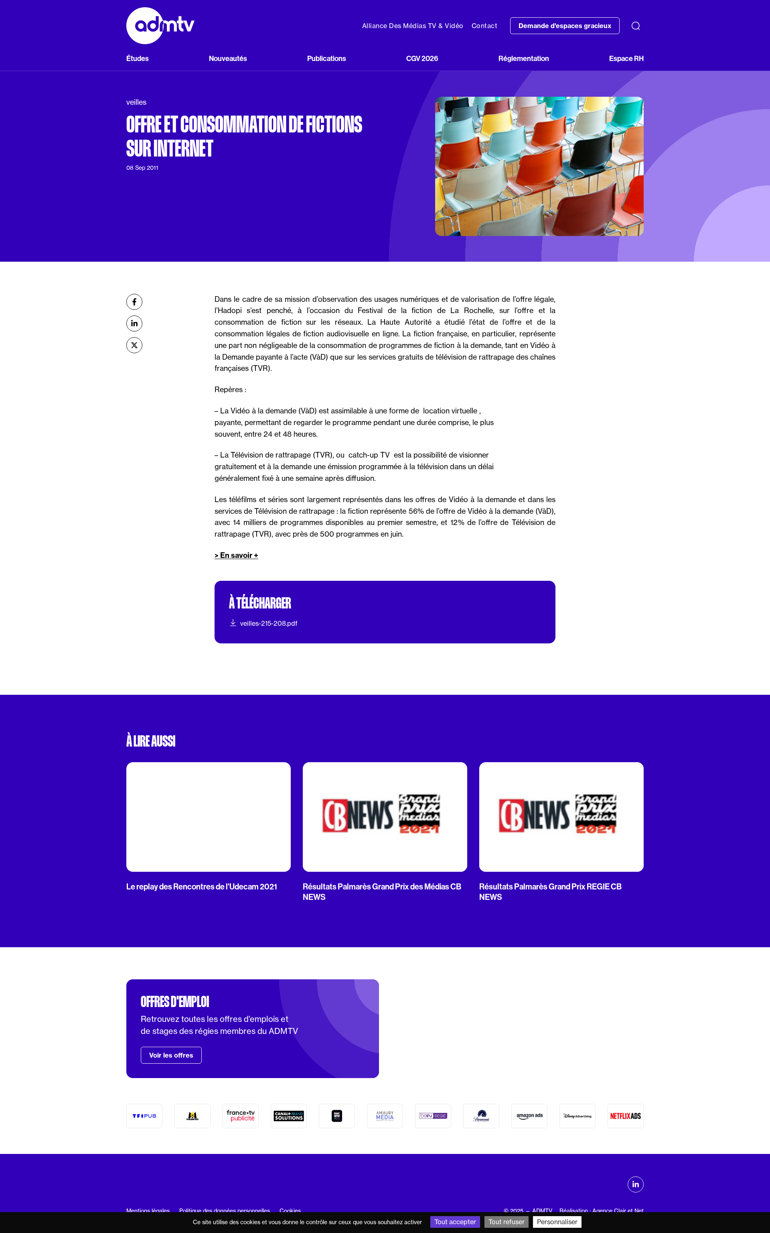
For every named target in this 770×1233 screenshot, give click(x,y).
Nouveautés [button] (228, 58)
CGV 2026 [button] (422, 58)
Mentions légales (148, 1211)
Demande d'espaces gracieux (565, 26)
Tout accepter (455, 1222)
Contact (485, 26)
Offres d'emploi (175, 1001)
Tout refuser (506, 1222)
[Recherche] (636, 26)
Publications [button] (326, 58)
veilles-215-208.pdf (269, 623)
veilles (136, 102)
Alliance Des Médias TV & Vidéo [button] (413, 26)
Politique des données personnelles (224, 1211)
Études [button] (137, 58)
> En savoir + (236, 555)
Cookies (290, 1211)
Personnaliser (557, 1222)
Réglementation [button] (523, 58)
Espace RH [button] (626, 58)
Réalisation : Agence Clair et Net (601, 1211)
